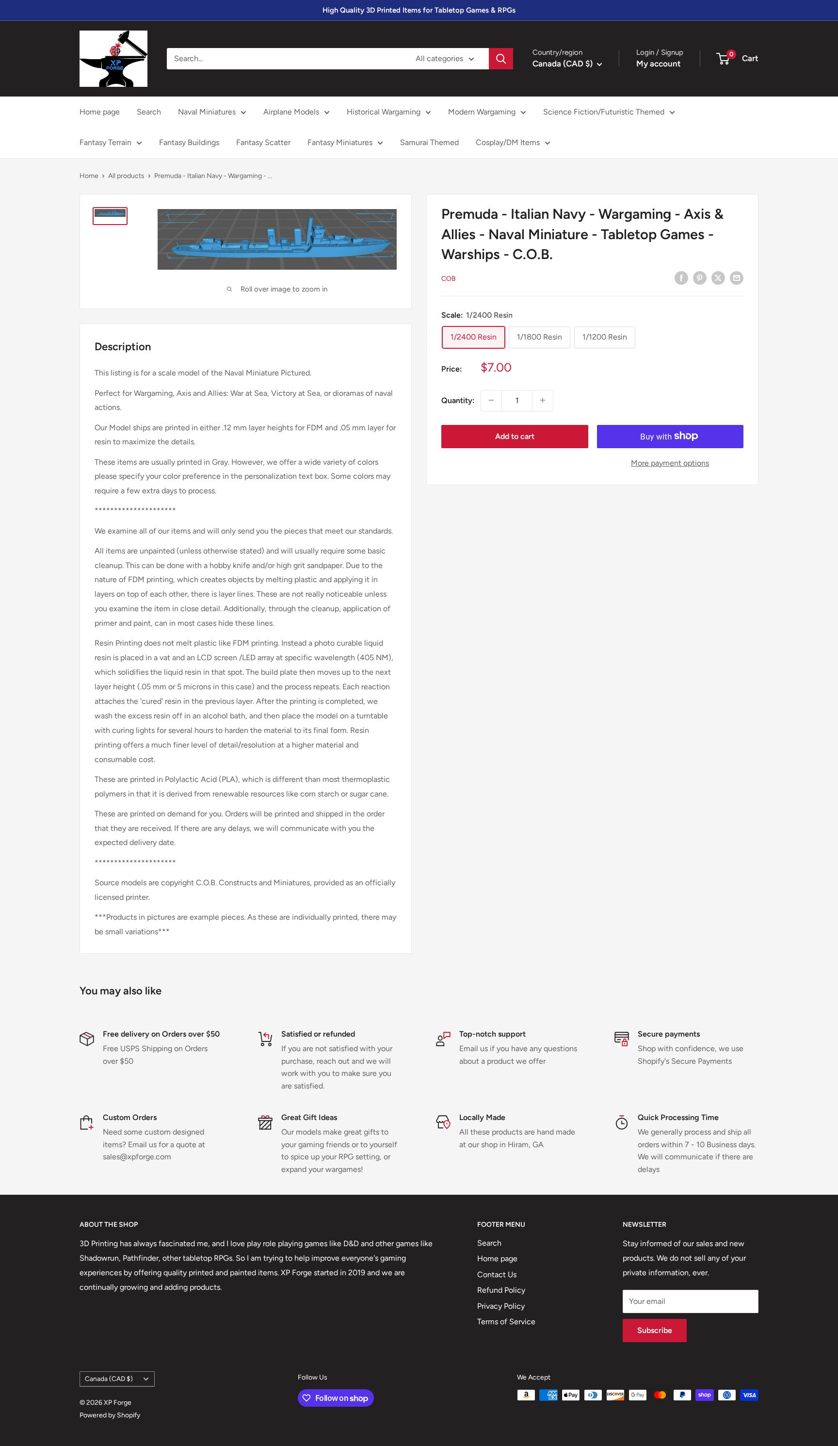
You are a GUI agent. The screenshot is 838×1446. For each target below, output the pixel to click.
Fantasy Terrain (105, 142)
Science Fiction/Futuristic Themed (603, 111)
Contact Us (496, 1274)
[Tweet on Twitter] (718, 277)
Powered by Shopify (110, 1415)
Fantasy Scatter (263, 142)
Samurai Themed (429, 142)
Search (149, 111)
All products (126, 176)
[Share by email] (736, 277)
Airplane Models (291, 111)
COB (448, 278)
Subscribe (654, 1330)
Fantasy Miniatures (339, 142)
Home (89, 176)
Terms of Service (506, 1321)
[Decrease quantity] (491, 400)
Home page (100, 111)
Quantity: (458, 400)
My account (658, 63)
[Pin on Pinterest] (700, 277)
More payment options (670, 462)
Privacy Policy (501, 1306)
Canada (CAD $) (109, 1378)
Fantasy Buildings (189, 142)
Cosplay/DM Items (508, 142)
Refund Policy (501, 1290)
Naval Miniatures (207, 111)
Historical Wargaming (383, 111)
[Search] (501, 58)
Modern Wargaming (482, 111)
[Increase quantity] (542, 400)
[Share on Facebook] (681, 277)
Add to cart (514, 435)
